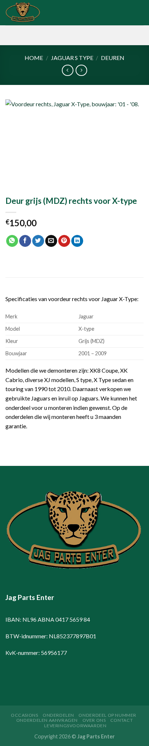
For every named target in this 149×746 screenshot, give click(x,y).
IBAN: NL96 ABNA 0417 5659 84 (47, 619)
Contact (121, 720)
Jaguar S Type (72, 57)
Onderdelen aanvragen (47, 720)
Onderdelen (58, 715)
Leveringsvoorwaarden (75, 725)
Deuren (112, 57)
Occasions (24, 715)
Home (34, 57)
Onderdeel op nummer (107, 715)
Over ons (94, 720)
